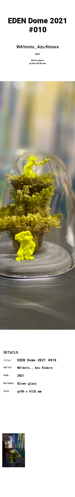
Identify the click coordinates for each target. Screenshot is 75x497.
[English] (64, 494)
